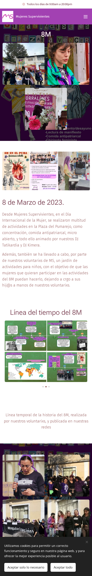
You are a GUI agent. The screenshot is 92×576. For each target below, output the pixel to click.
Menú (85, 16)
